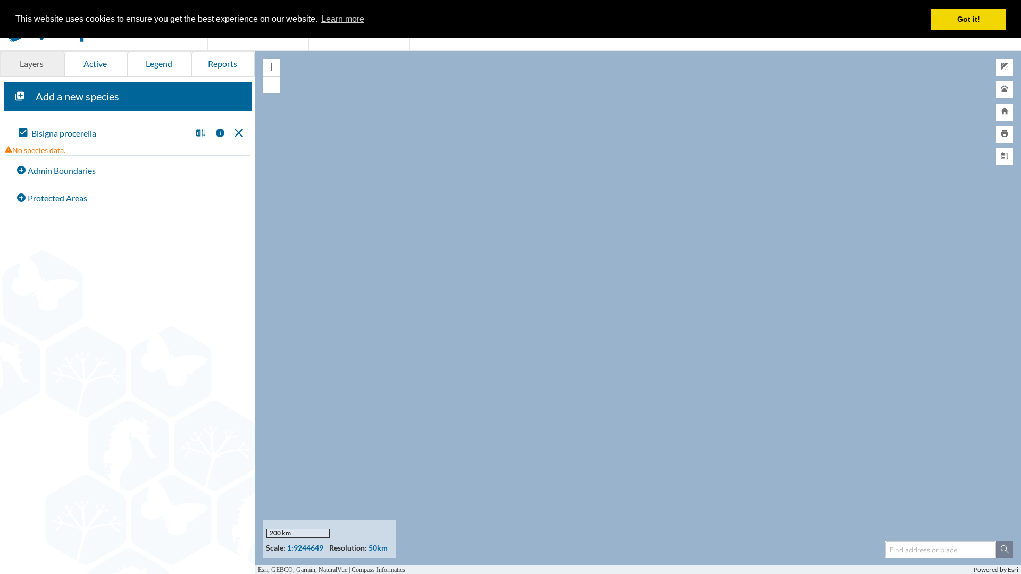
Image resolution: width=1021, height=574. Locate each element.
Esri (1013, 569)
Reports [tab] (222, 63)
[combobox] (940, 549)
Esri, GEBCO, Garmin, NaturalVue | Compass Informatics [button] (334, 569)
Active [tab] (95, 63)
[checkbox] (103, 133)
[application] (638, 312)
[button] (199, 134)
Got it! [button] (968, 19)
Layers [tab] (32, 63)
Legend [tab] (159, 63)
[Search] (1004, 549)
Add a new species (77, 96)
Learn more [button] (342, 18)
